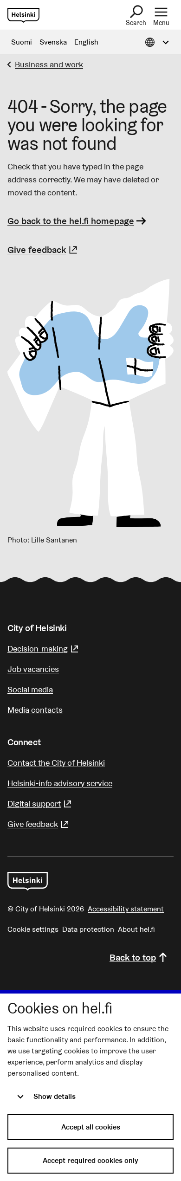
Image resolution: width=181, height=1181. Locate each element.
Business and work (49, 64)
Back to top (133, 957)
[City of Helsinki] (27, 881)
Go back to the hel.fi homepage (70, 221)
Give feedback (43, 250)
